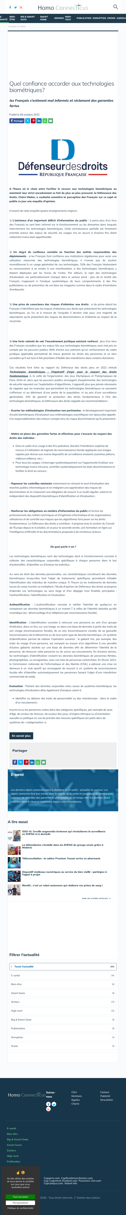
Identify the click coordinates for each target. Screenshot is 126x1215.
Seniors (59, 18)
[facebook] (10, 7)
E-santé (3, 18)
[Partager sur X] (27, 120)
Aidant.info (70, 1183)
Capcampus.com (53, 1183)
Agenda (121, 18)
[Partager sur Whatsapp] (44, 120)
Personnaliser (20, 1202)
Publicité (105, 1096)
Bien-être (13, 18)
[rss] (21, 7)
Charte (75, 1103)
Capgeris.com (52, 1178)
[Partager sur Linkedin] (39, 120)
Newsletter (106, 1099)
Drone (111, 18)
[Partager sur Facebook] (14, 762)
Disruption (99, 18)
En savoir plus (21, 735)
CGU (74, 1092)
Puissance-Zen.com (90, 1180)
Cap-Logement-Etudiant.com (60, 1180)
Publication (84, 18)
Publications (62, 1028)
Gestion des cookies (88, 1197)
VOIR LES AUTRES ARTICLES (96, 898)
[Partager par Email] (50, 120)
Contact (104, 1092)
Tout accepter (20, 1196)
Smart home (44, 18)
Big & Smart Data (28, 18)
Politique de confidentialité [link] (20, 1208)
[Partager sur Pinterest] (33, 120)
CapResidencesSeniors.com (77, 1178)
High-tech (68, 18)
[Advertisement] (63, 57)
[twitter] (15, 7)
